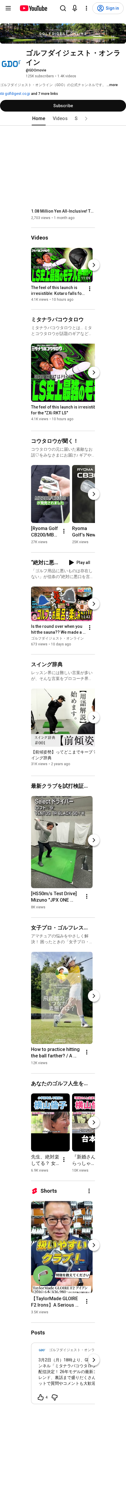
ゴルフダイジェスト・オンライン (57, 639)
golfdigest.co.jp (17, 94)
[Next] (94, 265)
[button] (86, 119)
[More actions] (90, 289)
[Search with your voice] (75, 8)
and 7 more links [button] (44, 94)
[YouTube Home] (33, 8)
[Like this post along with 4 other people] (40, 1397)
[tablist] (63, 119)
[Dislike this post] (54, 1397)
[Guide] (8, 8)
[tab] (39, 119)
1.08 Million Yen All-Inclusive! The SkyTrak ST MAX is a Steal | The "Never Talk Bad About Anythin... (63, 211)
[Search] (63, 8)
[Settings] (86, 8)
